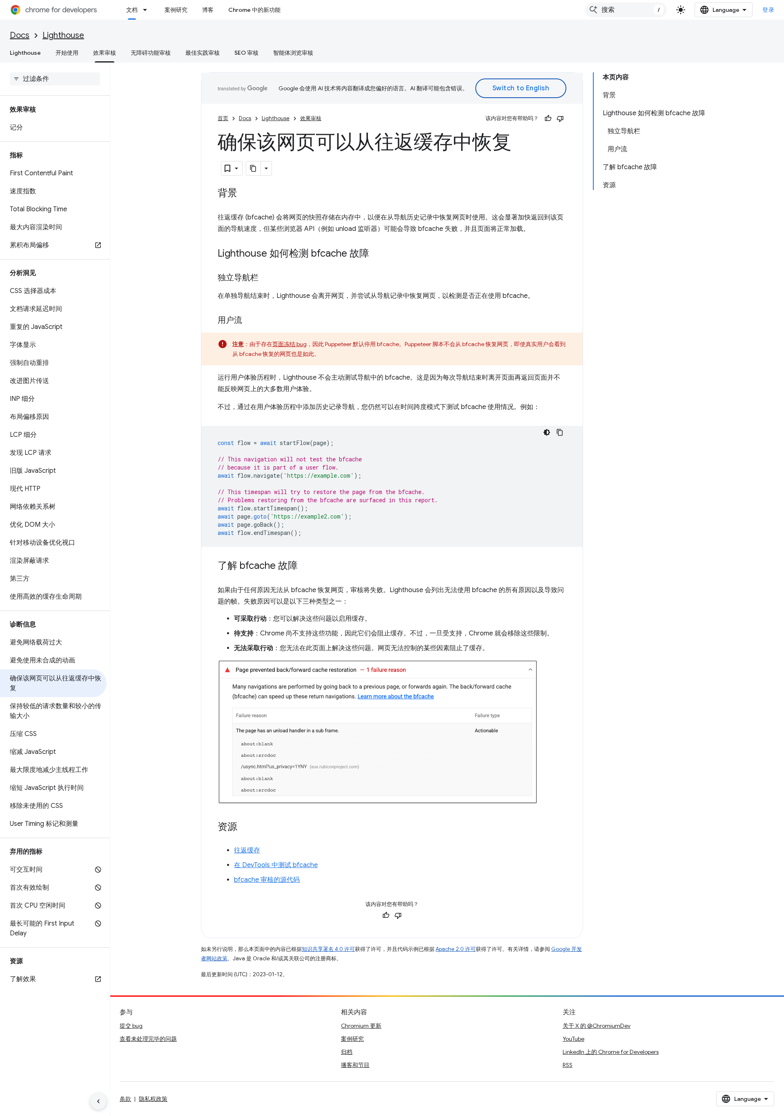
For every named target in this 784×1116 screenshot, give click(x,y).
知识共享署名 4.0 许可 (328, 949)
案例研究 (176, 9)
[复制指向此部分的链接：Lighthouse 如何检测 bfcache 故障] (377, 254)
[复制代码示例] (559, 432)
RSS (567, 1065)
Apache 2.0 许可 (456, 949)
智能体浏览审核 (293, 52)
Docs (19, 35)
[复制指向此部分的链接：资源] (245, 827)
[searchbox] (55, 78)
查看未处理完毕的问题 (148, 1038)
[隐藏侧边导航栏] (98, 1101)
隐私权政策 (153, 1099)
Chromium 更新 (361, 1025)
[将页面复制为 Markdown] (253, 168)
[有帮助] (548, 118)
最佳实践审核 (202, 52)
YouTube (573, 1038)
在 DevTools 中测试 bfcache (276, 865)
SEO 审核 (246, 52)
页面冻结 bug (289, 344)
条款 (125, 1099)
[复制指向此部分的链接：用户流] (250, 321)
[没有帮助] (560, 118)
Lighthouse (63, 35)
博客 (208, 9)
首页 (223, 118)
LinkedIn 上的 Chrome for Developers (611, 1052)
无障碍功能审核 (151, 52)
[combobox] (626, 9)
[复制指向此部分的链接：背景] (245, 194)
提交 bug (131, 1025)
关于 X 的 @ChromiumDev (596, 1025)
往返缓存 (247, 850)
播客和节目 (355, 1065)
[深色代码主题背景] (546, 432)
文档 (132, 9)
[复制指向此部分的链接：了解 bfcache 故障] (306, 566)
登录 (768, 9)
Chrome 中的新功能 (254, 9)
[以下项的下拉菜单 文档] (147, 10)
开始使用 (67, 52)
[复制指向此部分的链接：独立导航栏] (266, 278)
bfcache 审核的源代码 (267, 880)
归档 (346, 1052)
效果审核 (104, 52)
